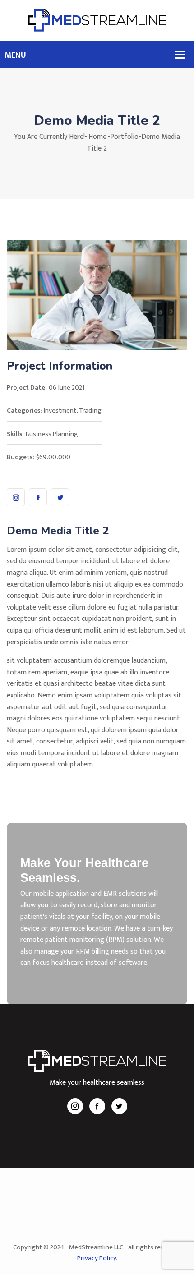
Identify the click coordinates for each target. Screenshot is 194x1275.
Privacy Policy (96, 1258)
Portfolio (124, 137)
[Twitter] (60, 497)
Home (97, 137)
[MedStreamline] (97, 20)
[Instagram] (16, 497)
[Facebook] (38, 497)
